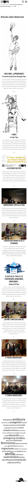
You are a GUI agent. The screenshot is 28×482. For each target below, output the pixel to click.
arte (9, 422)
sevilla (10, 453)
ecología (6, 436)
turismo (21, 457)
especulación (9, 440)
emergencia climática (14, 438)
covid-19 (15, 428)
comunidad (21, 425)
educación (14, 435)
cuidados (7, 430)
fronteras (24, 443)
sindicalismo (19, 454)
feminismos (8, 443)
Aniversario (4, 422)
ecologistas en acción (20, 433)
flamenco (18, 443)
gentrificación (12, 446)
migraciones (7, 448)
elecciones (21, 436)
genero (6, 446)
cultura (14, 430)
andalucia (19, 419)
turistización (20, 459)
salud (24, 451)
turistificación (8, 460)
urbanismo (11, 462)
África (18, 462)
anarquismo (8, 419)
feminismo (18, 440)
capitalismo (12, 425)
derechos (4, 433)
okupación (24, 449)
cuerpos (21, 428)
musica (20, 449)
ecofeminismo (10, 433)
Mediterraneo (20, 446)
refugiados (19, 451)
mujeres (16, 449)
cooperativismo (8, 428)
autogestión (16, 422)
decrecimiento (21, 430)
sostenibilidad (11, 457)
